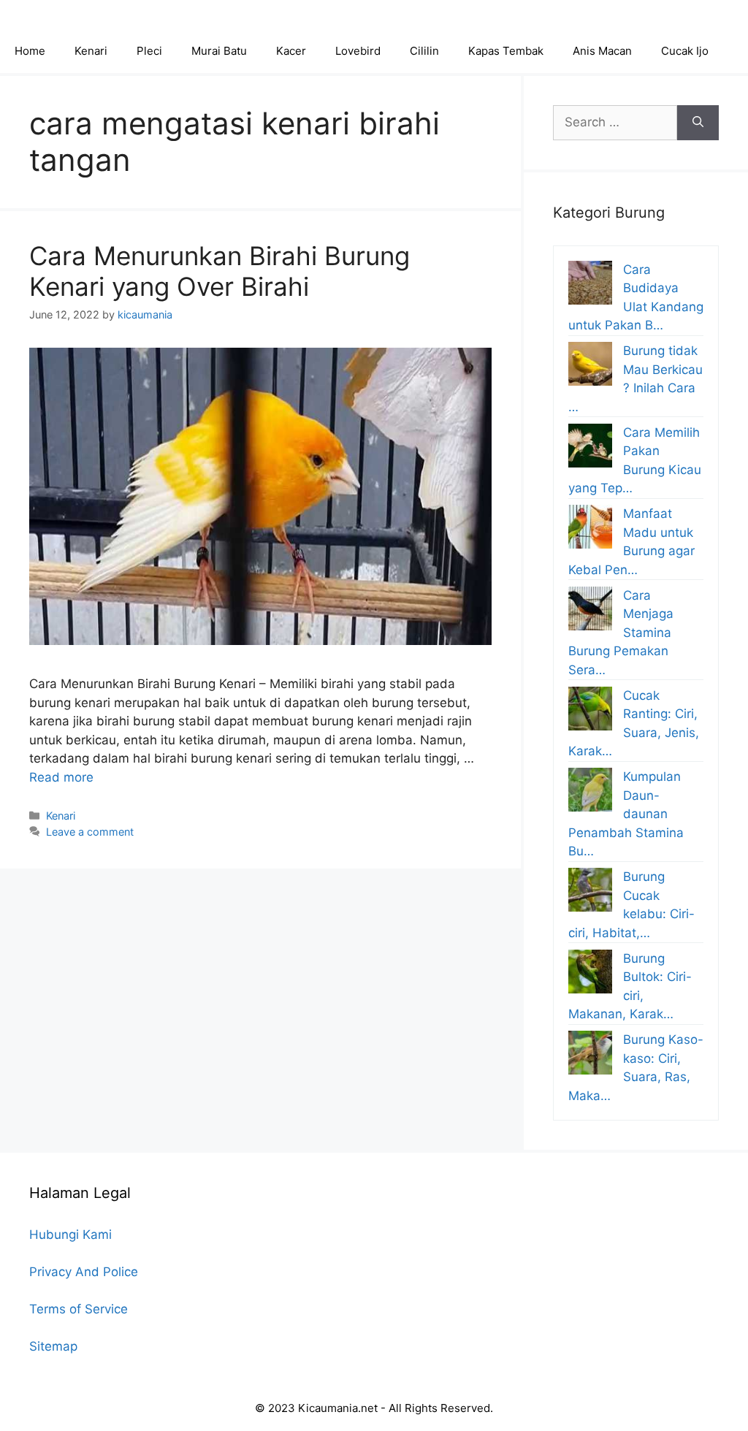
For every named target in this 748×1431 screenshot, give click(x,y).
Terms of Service (78, 1309)
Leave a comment (90, 831)
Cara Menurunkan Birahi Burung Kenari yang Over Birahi (219, 271)
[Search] (698, 122)
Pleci (149, 51)
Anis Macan (602, 51)
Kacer (291, 51)
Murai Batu (219, 51)
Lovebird (358, 51)
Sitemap (53, 1346)
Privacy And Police (83, 1271)
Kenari (91, 51)
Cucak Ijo (685, 51)
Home (30, 51)
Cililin (424, 51)
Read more (61, 777)
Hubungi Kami (70, 1234)
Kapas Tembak (505, 51)
